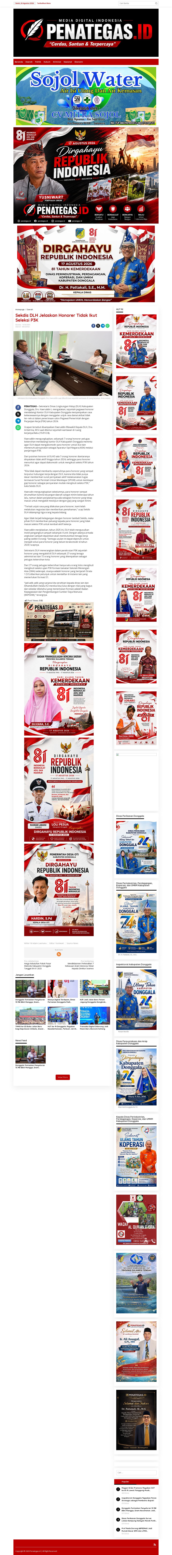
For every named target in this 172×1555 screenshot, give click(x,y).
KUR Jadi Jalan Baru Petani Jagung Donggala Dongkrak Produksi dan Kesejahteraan (92, 1001)
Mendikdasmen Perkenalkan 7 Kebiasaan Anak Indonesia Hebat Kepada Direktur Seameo (79, 965)
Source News (72, 943)
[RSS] (59, 954)
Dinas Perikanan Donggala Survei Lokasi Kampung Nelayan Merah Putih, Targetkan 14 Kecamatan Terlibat (139, 1519)
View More (63, 1077)
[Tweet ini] (98, 326)
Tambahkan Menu (44, 3)
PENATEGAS (30, 406)
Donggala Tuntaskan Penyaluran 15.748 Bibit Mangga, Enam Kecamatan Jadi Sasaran (30, 1001)
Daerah (18, 327)
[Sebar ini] (93, 326)
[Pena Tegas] (86, 32)
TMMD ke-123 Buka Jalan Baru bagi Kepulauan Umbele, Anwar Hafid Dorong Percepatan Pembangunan (29, 1027)
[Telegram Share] (103, 326)
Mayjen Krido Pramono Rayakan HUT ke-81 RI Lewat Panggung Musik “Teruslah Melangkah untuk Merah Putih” (138, 1489)
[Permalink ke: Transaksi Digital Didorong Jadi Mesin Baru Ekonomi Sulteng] (95, 1015)
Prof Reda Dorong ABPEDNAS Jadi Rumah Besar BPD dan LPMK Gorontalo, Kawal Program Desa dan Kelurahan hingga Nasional (138, 1529)
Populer (125, 1481)
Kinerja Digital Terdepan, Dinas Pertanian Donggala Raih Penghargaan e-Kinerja (61, 1001)
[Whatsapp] (107, 326)
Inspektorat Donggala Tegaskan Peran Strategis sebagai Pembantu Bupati (139, 1499)
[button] (156, 3)
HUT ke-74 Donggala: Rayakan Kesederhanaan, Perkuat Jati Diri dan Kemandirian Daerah (62, 1027)
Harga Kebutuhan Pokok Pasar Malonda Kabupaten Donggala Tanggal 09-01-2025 (37, 965)
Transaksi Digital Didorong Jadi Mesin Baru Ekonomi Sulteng (94, 1027)
